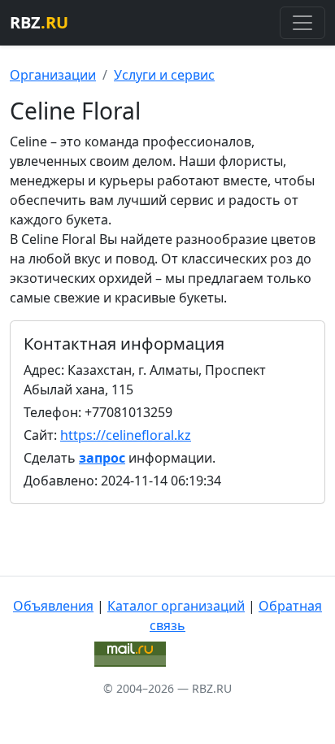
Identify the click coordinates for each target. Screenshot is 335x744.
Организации (53, 75)
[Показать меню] (302, 23)
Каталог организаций (176, 606)
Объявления (53, 606)
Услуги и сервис (164, 75)
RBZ (39, 22)
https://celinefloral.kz (125, 435)
